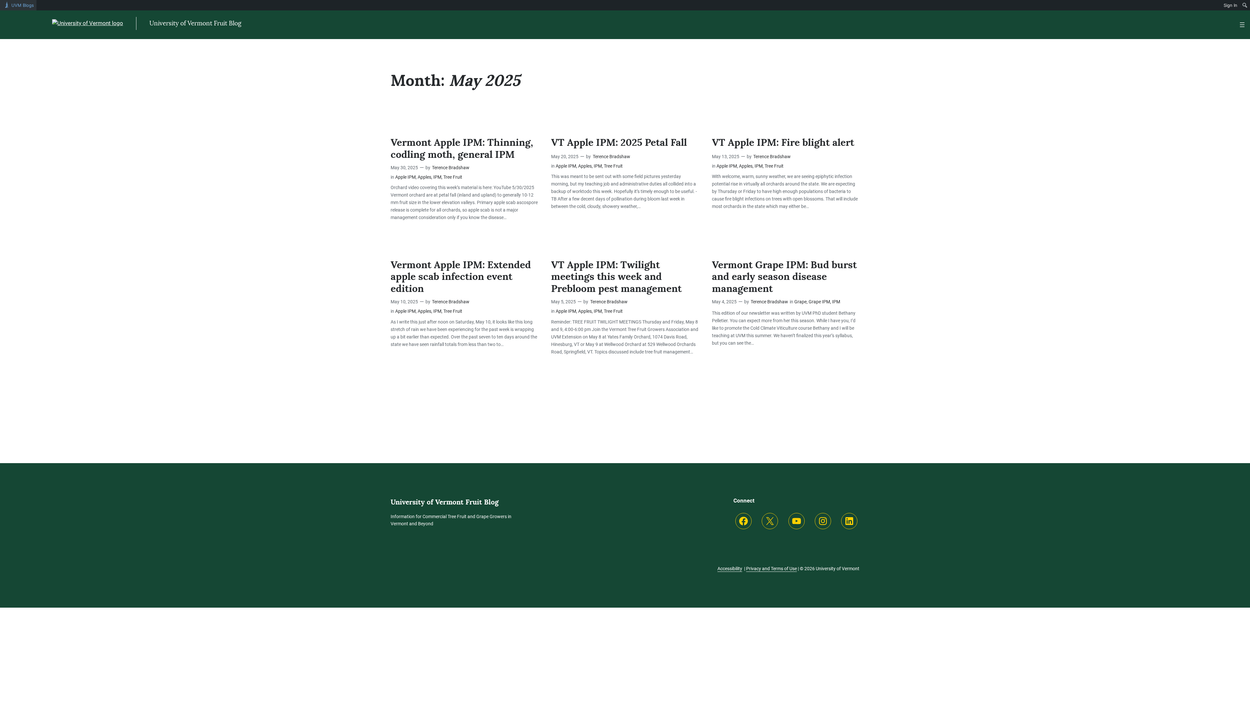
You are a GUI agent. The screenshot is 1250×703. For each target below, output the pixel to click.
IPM (437, 177)
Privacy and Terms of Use (771, 568)
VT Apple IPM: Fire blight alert (783, 142)
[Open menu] (1242, 25)
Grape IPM (819, 302)
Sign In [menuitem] (1230, 5)
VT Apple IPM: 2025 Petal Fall (619, 142)
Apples (424, 177)
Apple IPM (405, 177)
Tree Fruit (452, 177)
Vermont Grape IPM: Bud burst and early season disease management (784, 277)
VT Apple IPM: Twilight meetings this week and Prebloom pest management (616, 277)
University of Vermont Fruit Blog (195, 23)
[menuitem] (1245, 5)
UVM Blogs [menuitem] (22, 5)
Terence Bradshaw (450, 168)
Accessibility (729, 568)
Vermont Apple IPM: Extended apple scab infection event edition (461, 277)
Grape (800, 302)
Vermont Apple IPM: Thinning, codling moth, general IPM (462, 148)
